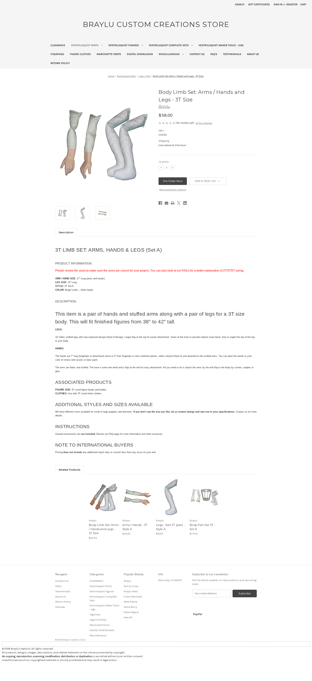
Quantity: (164, 161)
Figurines (57, 54)
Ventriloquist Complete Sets (169, 45)
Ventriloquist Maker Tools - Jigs (221, 45)
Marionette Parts (109, 54)
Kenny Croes (131, 586)
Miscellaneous (169, 54)
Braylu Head (131, 591)
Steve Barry (130, 607)
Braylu (127, 580)
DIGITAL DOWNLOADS (140, 54)
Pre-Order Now (104, 500)
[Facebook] (160, 203)
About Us (253, 54)
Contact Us (197, 54)
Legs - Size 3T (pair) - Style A (170, 527)
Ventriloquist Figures (124, 45)
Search (239, 4)
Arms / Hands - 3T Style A (134, 527)
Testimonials (232, 54)
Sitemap (60, 607)
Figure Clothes (80, 54)
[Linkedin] (185, 203)
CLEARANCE (58, 45)
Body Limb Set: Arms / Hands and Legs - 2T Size (103, 529)
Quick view (101, 494)
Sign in (278, 4)
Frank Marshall (133, 596)
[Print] (172, 203)
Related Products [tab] (69, 469)
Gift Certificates (259, 4)
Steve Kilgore (131, 612)
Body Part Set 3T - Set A (202, 527)
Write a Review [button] (204, 123)
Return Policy (60, 63)
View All (128, 617)
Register (292, 4)
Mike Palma (130, 601)
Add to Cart (171, 500)
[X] (179, 203)
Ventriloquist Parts (85, 45)
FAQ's (213, 54)
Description (66, 232)
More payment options (172, 189)
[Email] (166, 203)
